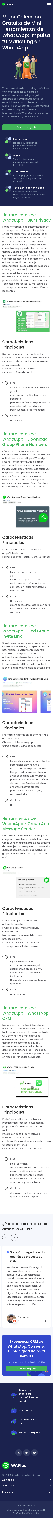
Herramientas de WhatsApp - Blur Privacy (26, 217)
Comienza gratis (26, 1368)
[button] (5, 1237)
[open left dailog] (49, 4)
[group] (26, 1287)
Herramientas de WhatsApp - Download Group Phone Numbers (25, 439)
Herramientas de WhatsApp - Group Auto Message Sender (26, 824)
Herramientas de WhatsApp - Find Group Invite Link (25, 631)
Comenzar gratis (26, 127)
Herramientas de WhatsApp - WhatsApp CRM (25, 1013)
